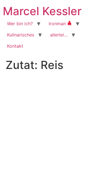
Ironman (58, 23)
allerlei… (58, 35)
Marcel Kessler (42, 11)
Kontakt (15, 46)
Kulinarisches (20, 35)
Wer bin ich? (20, 23)
